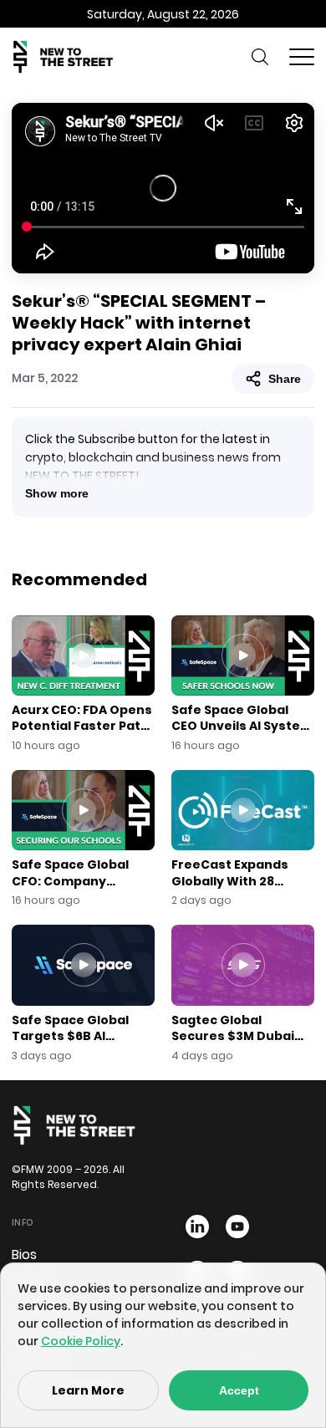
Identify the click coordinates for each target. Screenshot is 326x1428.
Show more (57, 493)
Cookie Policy (80, 1341)
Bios (24, 1254)
